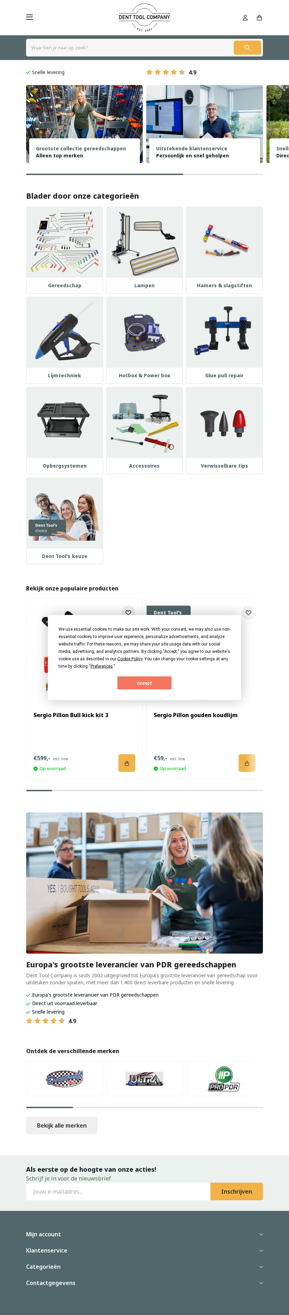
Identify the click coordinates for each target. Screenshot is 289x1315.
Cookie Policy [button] (129, 658)
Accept (144, 682)
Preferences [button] (102, 666)
